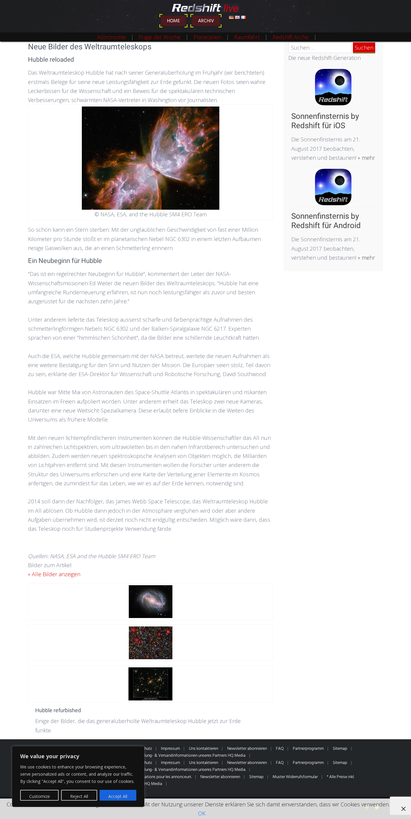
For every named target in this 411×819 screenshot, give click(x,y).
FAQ (280, 748)
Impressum (170, 748)
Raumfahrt (247, 37)
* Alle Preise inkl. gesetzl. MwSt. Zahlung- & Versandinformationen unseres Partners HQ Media (164, 755)
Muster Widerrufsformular (295, 777)
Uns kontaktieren (203, 748)
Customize (39, 796)
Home (173, 21)
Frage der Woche (160, 37)
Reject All (79, 796)
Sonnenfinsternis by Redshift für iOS (325, 121)
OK (202, 813)
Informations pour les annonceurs (162, 777)
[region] (78, 776)
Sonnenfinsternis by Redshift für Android (326, 221)
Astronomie (111, 37)
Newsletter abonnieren (247, 748)
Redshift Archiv (291, 37)
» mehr (365, 157)
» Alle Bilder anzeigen (54, 574)
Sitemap (340, 748)
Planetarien (207, 37)
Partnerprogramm (308, 748)
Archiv (206, 21)
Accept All (117, 796)
